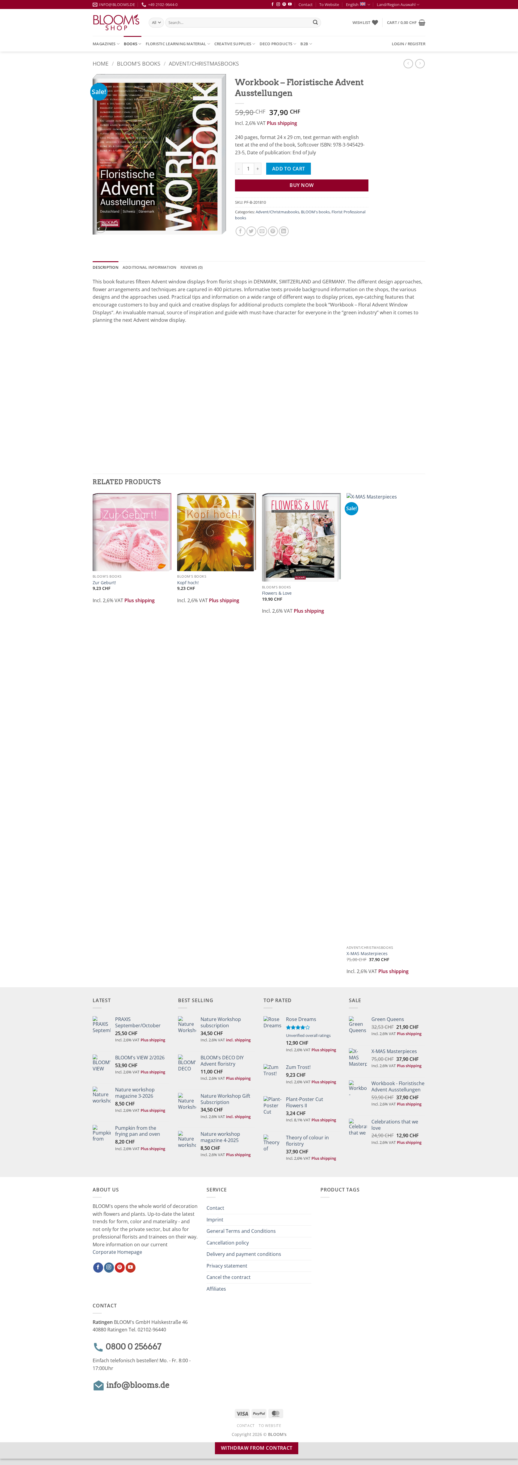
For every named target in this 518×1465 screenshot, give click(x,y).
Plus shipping (282, 123)
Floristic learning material (176, 43)
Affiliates (216, 1289)
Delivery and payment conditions (244, 1254)
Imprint (215, 1219)
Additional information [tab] (150, 267)
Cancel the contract (229, 1277)
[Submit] (315, 23)
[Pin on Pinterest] (273, 231)
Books (130, 43)
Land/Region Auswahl (396, 4)
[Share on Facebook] (241, 231)
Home (101, 63)
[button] (406, 22)
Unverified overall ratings (308, 1035)
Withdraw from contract (257, 1448)
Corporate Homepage (117, 1252)
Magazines (104, 43)
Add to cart (288, 168)
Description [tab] (105, 267)
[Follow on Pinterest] (284, 4)
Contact (306, 4)
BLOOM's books (138, 63)
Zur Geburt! (104, 582)
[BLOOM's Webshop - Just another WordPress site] (116, 22)
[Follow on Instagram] (278, 4)
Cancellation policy (228, 1242)
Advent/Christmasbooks (204, 63)
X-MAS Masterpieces (367, 953)
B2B (304, 43)
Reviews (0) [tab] (191, 267)
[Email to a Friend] (262, 231)
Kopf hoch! (188, 582)
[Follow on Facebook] (272, 4)
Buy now (302, 185)
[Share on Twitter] (251, 231)
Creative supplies (232, 43)
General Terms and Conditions (241, 1231)
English (352, 4)
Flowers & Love (277, 593)
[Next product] (408, 63)
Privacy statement (227, 1265)
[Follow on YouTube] (290, 4)
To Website (329, 4)
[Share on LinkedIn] (284, 231)
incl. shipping (238, 1040)
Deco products (276, 43)
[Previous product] (419, 63)
